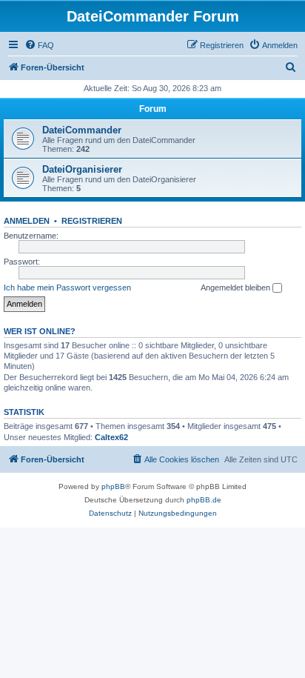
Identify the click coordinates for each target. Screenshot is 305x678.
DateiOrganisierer (82, 169)
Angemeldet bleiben (236, 287)
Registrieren (91, 220)
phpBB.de (204, 500)
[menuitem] (39, 45)
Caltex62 (111, 437)
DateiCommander (81, 130)
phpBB (113, 486)
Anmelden (27, 220)
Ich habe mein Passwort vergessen (67, 287)
